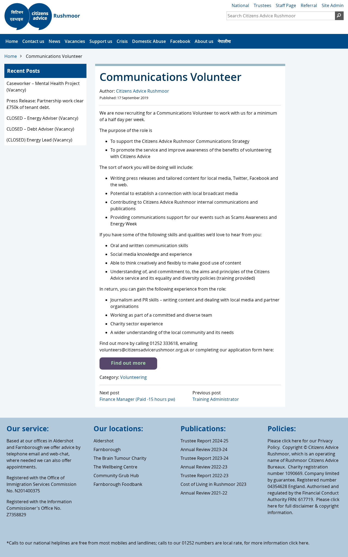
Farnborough (107, 449)
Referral (309, 5)
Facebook (180, 41)
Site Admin (333, 5)
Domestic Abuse (149, 41)
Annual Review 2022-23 (204, 467)
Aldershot (104, 441)
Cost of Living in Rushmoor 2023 (213, 484)
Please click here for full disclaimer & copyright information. (303, 505)
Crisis (122, 41)
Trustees (262, 5)
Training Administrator (215, 399)
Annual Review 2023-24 (204, 449)
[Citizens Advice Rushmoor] (44, 17)
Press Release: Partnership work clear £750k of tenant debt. (45, 104)
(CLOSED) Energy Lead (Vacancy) (39, 140)
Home (11, 41)
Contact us (33, 41)
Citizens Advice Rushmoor (142, 91)
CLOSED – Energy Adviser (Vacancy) (42, 118)
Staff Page (286, 5)
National (240, 5)
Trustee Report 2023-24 (204, 458)
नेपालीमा (224, 41)
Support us (100, 41)
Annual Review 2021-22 (204, 493)
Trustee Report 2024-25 (204, 441)
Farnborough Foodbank (118, 484)
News (54, 41)
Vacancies (75, 41)
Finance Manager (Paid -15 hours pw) (137, 399)
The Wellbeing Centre (115, 467)
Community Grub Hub (116, 476)
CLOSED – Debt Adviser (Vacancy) (40, 129)
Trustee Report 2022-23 (204, 476)
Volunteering (133, 377)
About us (204, 41)
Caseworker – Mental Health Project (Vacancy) (43, 86)
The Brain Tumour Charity (120, 458)
